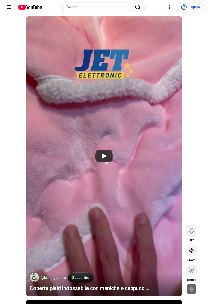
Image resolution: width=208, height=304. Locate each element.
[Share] (191, 251)
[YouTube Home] (29, 7)
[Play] (104, 156)
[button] (34, 277)
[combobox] (97, 7)
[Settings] (170, 7)
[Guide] (9, 7)
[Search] (138, 7)
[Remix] (191, 270)
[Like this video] (191, 231)
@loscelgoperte (53, 278)
